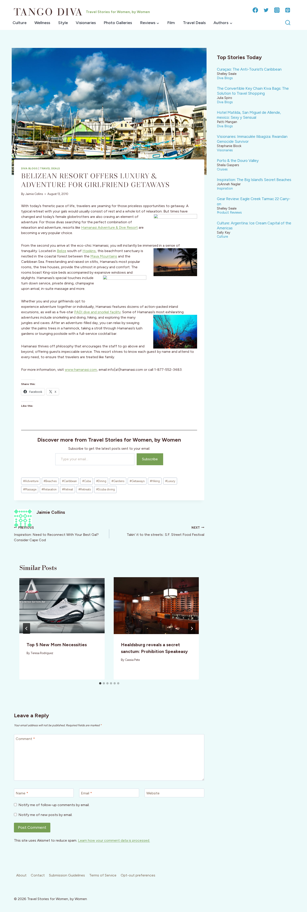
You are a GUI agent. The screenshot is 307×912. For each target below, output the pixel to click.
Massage (29, 489)
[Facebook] (255, 10)
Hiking (155, 481)
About (21, 875)
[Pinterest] (287, 10)
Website (153, 793)
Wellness (42, 22)
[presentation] (62, 605)
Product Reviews (229, 212)
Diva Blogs (29, 168)
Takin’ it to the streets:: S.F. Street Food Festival (165, 531)
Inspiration (225, 188)
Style (63, 22)
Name (22, 793)
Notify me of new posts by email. (45, 815)
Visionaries (86, 22)
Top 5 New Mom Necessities (57, 644)
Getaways (137, 481)
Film (171, 22)
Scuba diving (105, 489)
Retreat (67, 489)
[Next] (191, 628)
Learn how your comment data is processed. (114, 840)
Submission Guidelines (67, 875)
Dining (101, 481)
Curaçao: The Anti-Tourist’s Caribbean (249, 69)
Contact (38, 875)
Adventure (30, 481)
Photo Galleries (118, 22)
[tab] (100, 683)
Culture (20, 22)
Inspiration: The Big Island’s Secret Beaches (254, 179)
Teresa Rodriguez (42, 653)
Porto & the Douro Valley (238, 160)
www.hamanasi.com (81, 369)
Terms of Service (102, 875)
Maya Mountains (103, 256)
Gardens (117, 481)
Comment (25, 738)
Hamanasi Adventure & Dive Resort (109, 227)
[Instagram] (276, 10)
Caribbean (69, 481)
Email (86, 793)
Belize (61, 251)
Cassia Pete (132, 660)
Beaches (50, 481)
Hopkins (89, 251)
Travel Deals (194, 22)
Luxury (170, 481)
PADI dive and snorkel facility (97, 312)
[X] (266, 10)
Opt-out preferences (138, 875)
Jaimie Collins (34, 194)
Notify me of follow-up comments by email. (53, 805)
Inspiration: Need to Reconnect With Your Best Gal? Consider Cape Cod (56, 534)
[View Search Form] (288, 23)
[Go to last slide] (26, 628)
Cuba (86, 481)
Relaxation (49, 489)
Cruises (222, 169)
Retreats (84, 489)
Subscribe (150, 459)
